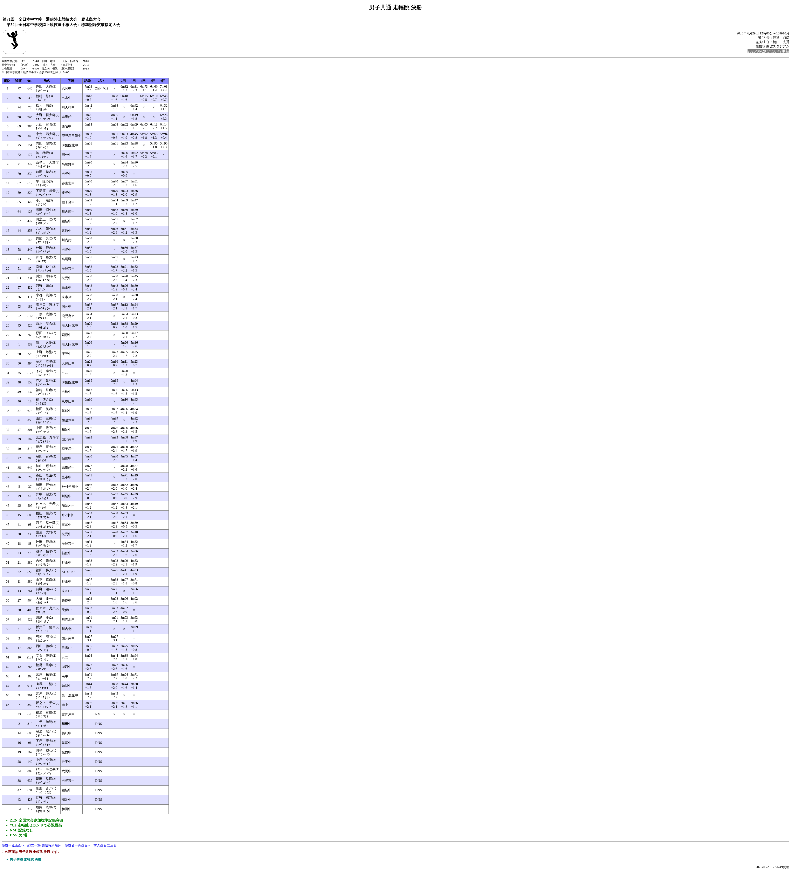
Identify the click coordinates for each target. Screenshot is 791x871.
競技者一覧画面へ (78, 845)
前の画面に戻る (105, 845)
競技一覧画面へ (13, 845)
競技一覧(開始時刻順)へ (44, 845)
